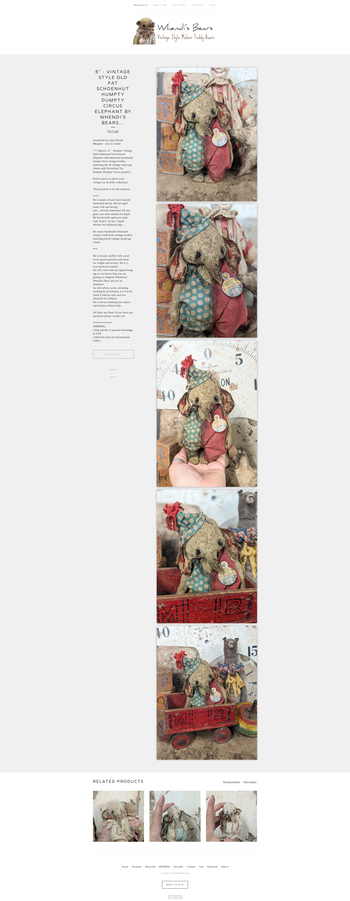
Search (224, 866)
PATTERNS (179, 5)
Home (125, 866)
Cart (213, 5)
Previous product (231, 781)
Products (140, 5)
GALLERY (178, 866)
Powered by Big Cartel (175, 897)
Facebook (212, 866)
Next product (250, 781)
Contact (197, 5)
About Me (160, 5)
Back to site (175, 885)
